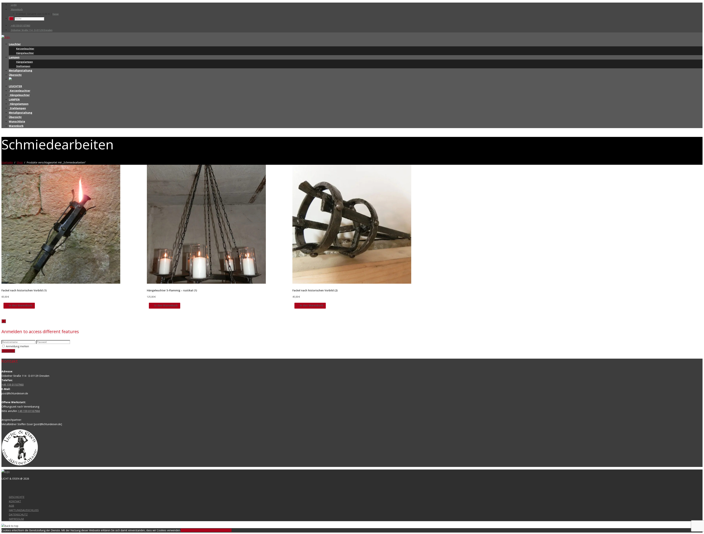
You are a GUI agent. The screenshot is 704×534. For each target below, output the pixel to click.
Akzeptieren (188, 530)
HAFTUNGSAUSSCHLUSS (24, 510)
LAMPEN (14, 99)
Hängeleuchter (25, 53)
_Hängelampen (18, 104)
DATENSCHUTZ (18, 514)
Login (13, 4)
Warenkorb (16, 9)
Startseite (7, 162)
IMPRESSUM (16, 519)
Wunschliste (17, 121)
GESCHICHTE (16, 497)
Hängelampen (24, 61)
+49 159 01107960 (20, 25)
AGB (11, 505)
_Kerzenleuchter (19, 90)
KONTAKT (15, 501)
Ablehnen (200, 530)
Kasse (56, 14)
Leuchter (15, 44)
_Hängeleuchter (19, 95)
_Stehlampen (17, 108)
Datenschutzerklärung (219, 530)
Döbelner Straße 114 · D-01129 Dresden (31, 30)
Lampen (14, 57)
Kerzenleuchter (25, 48)
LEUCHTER (15, 86)
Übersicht (15, 75)
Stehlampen (23, 66)
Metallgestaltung (20, 70)
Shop (20, 162)
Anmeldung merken (17, 346)
